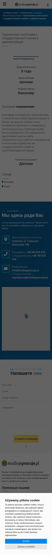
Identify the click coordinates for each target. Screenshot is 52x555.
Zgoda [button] (26, 541)
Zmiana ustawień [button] (26, 547)
